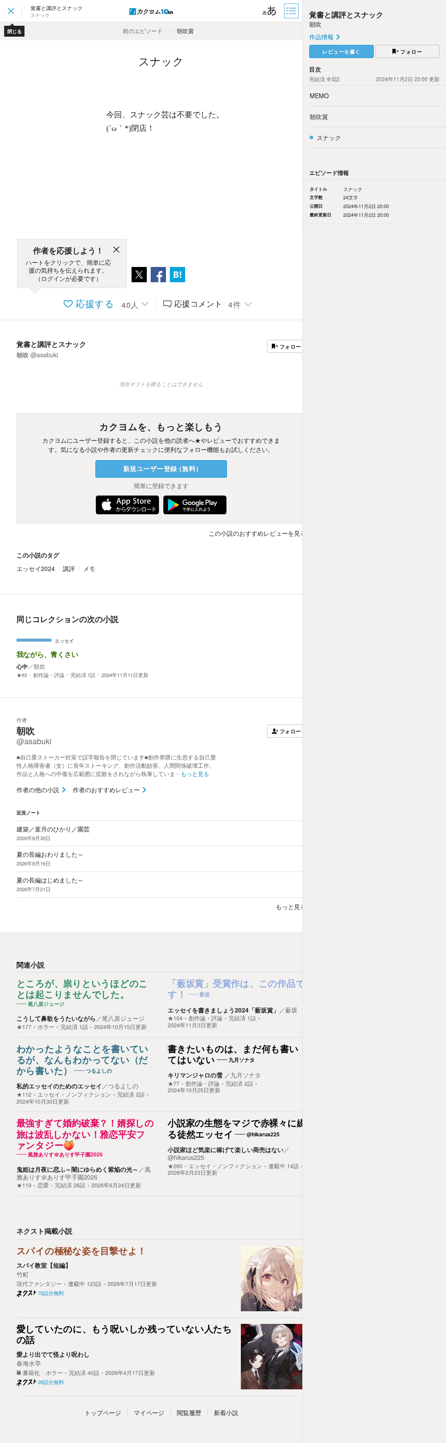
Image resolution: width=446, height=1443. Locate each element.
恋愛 (43, 1185)
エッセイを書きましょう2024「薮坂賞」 (223, 1009)
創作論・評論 (48, 674)
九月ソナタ (245, 1074)
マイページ (149, 1412)
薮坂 (291, 1009)
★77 (173, 1083)
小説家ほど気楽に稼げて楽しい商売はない (226, 1149)
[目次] (292, 11)
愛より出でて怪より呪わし (53, 1354)
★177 (24, 1027)
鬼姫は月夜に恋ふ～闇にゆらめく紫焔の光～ (78, 1169)
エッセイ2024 (36, 568)
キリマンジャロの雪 (196, 1074)
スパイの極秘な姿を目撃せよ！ (82, 1251)
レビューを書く (341, 51)
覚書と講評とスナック (51, 344)
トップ (102, 1412)
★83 (22, 674)
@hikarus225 (186, 1157)
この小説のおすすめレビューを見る (257, 533)
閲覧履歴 (189, 1412)
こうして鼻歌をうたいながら (56, 1018)
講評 (69, 568)
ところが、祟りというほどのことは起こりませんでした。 (83, 989)
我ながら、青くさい (47, 654)
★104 (175, 1018)
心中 (22, 666)
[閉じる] (116, 250)
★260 (175, 1166)
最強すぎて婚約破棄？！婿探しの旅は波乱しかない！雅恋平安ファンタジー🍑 (85, 1134)
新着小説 (226, 1412)
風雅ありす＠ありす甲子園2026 (84, 1173)
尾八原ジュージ (123, 1018)
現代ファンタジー (39, 1284)
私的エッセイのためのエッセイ (59, 1085)
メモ (89, 568)
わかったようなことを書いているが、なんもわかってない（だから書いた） (83, 1060)
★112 (24, 1094)
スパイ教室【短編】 (44, 1265)
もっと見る (291, 906)
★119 (24, 1185)
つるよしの (123, 1085)
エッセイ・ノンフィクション (74, 1094)
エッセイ (64, 640)
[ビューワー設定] (269, 11)
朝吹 (39, 666)
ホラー (45, 1027)
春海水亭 (29, 1363)
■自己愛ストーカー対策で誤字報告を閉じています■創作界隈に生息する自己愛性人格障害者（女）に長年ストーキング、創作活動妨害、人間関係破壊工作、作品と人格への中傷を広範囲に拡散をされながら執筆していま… (116, 765)
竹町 (23, 1274)
